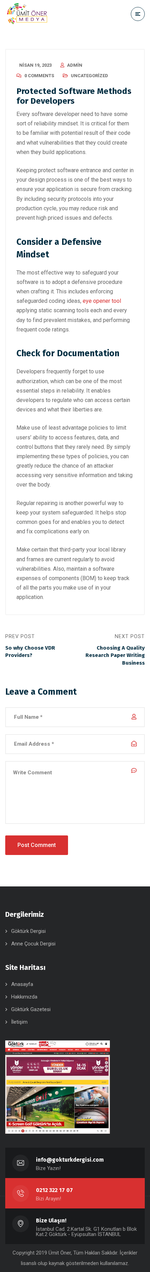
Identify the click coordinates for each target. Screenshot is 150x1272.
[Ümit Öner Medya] (27, 13)
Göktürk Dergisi (28, 931)
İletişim (19, 1022)
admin (74, 65)
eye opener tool (102, 301)
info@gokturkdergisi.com (70, 1159)
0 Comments (39, 75)
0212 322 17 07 (54, 1190)
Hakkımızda (24, 997)
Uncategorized (89, 75)
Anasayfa (22, 984)
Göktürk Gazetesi (31, 1009)
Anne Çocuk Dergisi (33, 944)
